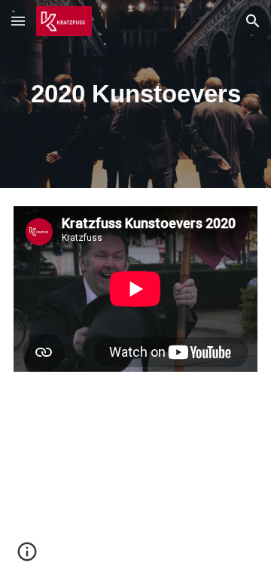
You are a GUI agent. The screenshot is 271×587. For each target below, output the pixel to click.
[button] (18, 20)
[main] (135, 94)
